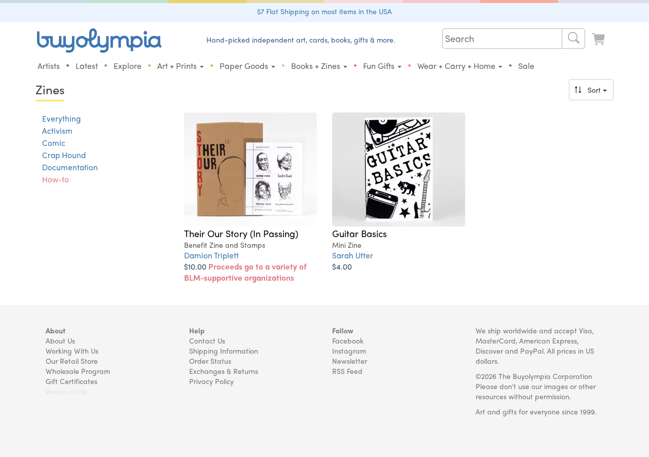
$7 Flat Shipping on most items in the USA (324, 11)
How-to (55, 179)
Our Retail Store (72, 361)
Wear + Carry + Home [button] (457, 65)
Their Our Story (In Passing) (241, 233)
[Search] (573, 38)
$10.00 (245, 271)
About (55, 330)
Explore (127, 65)
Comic (53, 142)
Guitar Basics (359, 233)
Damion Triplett (211, 255)
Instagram (349, 351)
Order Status (210, 361)
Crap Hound (64, 155)
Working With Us (72, 351)
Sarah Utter (352, 255)
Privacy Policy (211, 381)
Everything (61, 118)
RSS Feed (347, 371)
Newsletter (349, 361)
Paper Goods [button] (245, 65)
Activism (57, 130)
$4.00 (342, 266)
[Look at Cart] (599, 39)
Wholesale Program (78, 371)
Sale (526, 65)
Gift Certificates (71, 381)
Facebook (348, 340)
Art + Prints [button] (178, 65)
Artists (49, 65)
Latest (87, 65)
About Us (60, 340)
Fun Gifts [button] (379, 65)
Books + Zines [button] (316, 65)
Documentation (70, 167)
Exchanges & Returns (223, 371)
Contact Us (207, 340)
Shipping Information (223, 351)
